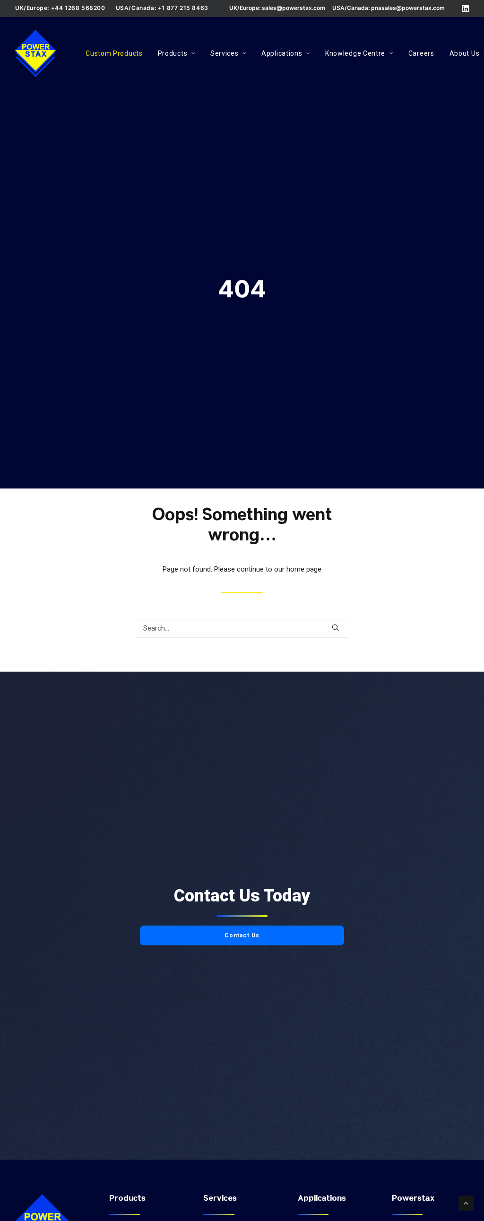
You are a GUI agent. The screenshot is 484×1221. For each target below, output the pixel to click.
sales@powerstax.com (293, 7)
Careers (421, 53)
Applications (281, 53)
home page (303, 569)
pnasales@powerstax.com (408, 7)
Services (224, 53)
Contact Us (242, 935)
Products (173, 53)
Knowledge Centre (355, 53)
